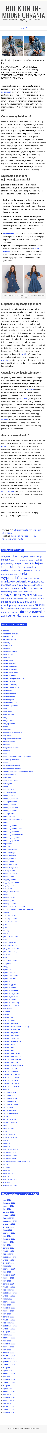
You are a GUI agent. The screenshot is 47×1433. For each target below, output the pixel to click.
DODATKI (7, 735)
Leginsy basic (8, 885)
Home (5, 762)
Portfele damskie (10, 945)
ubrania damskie (32, 611)
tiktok (5, 1125)
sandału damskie (10, 960)
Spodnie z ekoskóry (11, 1002)
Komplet (6, 822)
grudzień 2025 (9, 1215)
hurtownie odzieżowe (12, 768)
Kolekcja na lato (9, 804)
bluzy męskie (8, 700)
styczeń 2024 (8, 1284)
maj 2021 (7, 1377)
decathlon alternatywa (12, 732)
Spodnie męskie (9, 999)
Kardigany (7, 783)
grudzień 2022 (9, 1320)
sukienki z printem (11, 1086)
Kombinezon (8, 233)
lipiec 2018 (7, 1389)
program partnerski (11, 948)
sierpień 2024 (9, 1263)
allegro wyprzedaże (28, 557)
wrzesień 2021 (9, 1365)
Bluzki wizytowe (9, 676)
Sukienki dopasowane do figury (16, 1026)
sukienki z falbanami (11, 1077)
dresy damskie (9, 741)
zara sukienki (10, 615)
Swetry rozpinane (10, 1104)
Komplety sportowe (11, 840)
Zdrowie (6, 1182)
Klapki (5, 786)
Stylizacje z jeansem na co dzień (17, 75)
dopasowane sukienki (12, 738)
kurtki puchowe (9, 870)
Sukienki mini (8, 1050)
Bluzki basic (8, 661)
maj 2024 (7, 1272)
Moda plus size (9, 903)
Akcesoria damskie (11, 634)
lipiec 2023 (7, 1299)
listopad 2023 (8, 1290)
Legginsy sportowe (11, 882)
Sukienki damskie (10, 1023)
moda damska (27, 585)
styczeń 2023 (8, 1317)
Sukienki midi (8, 1047)
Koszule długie (9, 852)
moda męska (8, 900)
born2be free (8, 715)
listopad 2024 (8, 1254)
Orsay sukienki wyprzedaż (19, 595)
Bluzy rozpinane (10, 703)
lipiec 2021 (7, 1371)
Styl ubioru (7, 1008)
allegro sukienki (10, 556)
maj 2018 (7, 1395)
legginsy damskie (10, 879)
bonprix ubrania (27, 560)
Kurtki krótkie (8, 861)
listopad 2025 (8, 1218)
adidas (6, 631)
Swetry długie (9, 1095)
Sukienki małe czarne (12, 1041)
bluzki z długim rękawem (13, 679)
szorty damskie (9, 1110)
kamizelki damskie (10, 780)
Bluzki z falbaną (9, 682)
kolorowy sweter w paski (9, 574)
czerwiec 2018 (9, 1392)
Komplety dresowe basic (13, 834)
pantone (6, 924)
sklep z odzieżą (18, 605)
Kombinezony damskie (12, 819)
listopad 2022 (8, 1323)
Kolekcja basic (9, 795)
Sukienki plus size (10, 1062)
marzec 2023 (8, 1311)
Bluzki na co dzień (10, 673)
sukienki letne (12, 608)
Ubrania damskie (10, 1155)
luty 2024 (7, 1281)
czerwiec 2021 (9, 1374)
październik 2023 (10, 1293)
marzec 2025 (8, 1242)
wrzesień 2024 (9, 1260)
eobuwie (6, 750)
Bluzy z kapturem (10, 706)
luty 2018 (7, 1404)
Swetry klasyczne (10, 1098)
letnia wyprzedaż (14, 575)
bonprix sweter (16, 560)
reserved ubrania (31, 599)
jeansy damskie (9, 774)
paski (5, 927)
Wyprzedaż (7, 1170)
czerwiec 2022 (9, 1338)
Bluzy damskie (9, 697)
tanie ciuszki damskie (29, 608)
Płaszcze (6, 933)
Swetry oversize (9, 1101)
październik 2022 (10, 1326)
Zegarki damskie (10, 1185)
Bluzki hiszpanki (10, 667)
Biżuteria (7, 658)
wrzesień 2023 (9, 1296)
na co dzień (6, 92)
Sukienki (6, 1014)
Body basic (7, 712)
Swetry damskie (9, 1092)
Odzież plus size (10, 918)
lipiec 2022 (7, 1335)
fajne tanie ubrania (22, 565)
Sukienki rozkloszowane (13, 1065)
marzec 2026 (8, 1206)
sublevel (6, 1011)
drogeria (6, 744)
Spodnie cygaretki (10, 984)
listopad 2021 (8, 1359)
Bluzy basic (8, 691)
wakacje (6, 1167)
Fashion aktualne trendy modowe (17, 756)
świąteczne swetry (36, 616)
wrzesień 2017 (9, 1410)
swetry (6, 1089)
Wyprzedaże (8, 1173)
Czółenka (7, 729)
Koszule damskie (10, 849)
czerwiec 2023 (9, 1302)
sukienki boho (9, 1020)
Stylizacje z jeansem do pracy (24, 72)
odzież (35, 591)
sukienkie (29, 605)
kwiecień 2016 (9, 1413)
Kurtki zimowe (9, 876)
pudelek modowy (10, 951)
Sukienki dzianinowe (11, 1029)
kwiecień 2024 (9, 1275)
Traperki (6, 1140)
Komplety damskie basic (13, 828)
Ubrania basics (9, 1152)
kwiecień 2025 (9, 1239)
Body (5, 709)
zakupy (6, 1176)
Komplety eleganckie (11, 837)
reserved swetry (19, 599)
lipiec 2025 (7, 1230)
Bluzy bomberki (9, 694)
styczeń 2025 (8, 1248)
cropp (5, 726)
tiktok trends (8, 1128)
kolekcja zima (8, 813)
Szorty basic (8, 1107)
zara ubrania (23, 616)
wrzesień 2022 (9, 1329)
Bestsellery (7, 646)
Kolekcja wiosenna (11, 810)
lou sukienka (26, 578)
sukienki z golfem (10, 1080)
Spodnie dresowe (10, 990)
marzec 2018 (8, 1401)
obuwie (6, 912)
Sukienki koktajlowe (11, 1038)
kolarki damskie (9, 792)
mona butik (28, 591)
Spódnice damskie (10, 975)
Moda (7, 67)
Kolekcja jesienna (10, 798)
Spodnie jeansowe (10, 996)
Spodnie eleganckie (11, 993)
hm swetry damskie (20, 570)
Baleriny (6, 643)
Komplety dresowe (11, 831)
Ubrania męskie (9, 1158)
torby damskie (9, 1134)
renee (10, 598)
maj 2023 (7, 1305)
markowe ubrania (10, 584)
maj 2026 (7, 1200)
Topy (5, 1131)
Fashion (6, 753)
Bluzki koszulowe (10, 670)
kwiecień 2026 (9, 1203)
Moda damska (9, 897)
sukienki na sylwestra (12, 1059)
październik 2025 (10, 1221)
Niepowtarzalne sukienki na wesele (18, 909)
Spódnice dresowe (11, 978)
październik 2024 (10, 1257)
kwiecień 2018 (9, 1398)
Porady (6, 939)
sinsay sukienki (20, 601)
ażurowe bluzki (9, 640)
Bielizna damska (10, 652)
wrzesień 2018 (9, 1383)
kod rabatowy (8, 789)
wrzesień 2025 (9, 1224)
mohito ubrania (18, 592)
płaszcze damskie (10, 936)
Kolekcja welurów (10, 807)
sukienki (30, 390)
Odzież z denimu (10, 921)
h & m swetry (27, 567)
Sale (5, 957)
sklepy (14, 67)
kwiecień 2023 (9, 1308)
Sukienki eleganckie (11, 1032)
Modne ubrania (7, 491)
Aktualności (8, 637)
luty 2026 (7, 1209)
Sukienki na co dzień (11, 1053)
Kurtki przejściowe (11, 867)
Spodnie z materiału (11, 1005)
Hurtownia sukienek (11, 765)
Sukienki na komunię (12, 1056)
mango (36, 578)
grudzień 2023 (9, 1287)
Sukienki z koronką (11, 1083)
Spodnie (6, 981)
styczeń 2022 (8, 1353)
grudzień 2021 (9, 1356)
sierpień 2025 (9, 1227)
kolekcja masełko (10, 801)
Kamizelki (7, 777)
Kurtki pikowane (10, 864)
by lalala (36, 560)
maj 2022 (7, 1341)
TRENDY (6, 1143)
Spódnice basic (9, 972)
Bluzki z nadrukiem (11, 688)
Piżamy (6, 930)
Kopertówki (8, 843)
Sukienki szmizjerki (11, 1068)
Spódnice (7, 969)
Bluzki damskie (9, 664)
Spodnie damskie (10, 987)
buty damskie (8, 720)
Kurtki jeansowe (10, 858)
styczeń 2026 (8, 1212)
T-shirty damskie (10, 1122)
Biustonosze (8, 655)
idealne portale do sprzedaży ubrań (18, 771)
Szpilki (6, 1116)
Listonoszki (7, 888)
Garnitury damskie (11, 759)
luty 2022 (7, 1350)
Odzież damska (9, 915)
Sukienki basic (9, 1017)
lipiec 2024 (7, 1266)
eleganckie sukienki (11, 747)
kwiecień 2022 (9, 1344)
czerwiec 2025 (9, 1233)
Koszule (6, 846)
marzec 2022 (8, 1347)
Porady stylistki (9, 942)
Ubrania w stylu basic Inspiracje (16, 1161)
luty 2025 (7, 1245)
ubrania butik (13, 612)
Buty (5, 717)
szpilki (24, 354)
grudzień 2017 (9, 1407)
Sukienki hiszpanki (11, 1035)
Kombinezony (9, 816)
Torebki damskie (10, 1137)
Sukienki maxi (9, 1044)
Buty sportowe (9, 723)
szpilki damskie (9, 1119)
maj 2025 (7, 1236)
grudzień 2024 (9, 1251)
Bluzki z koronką (10, 685)
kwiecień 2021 (9, 1380)
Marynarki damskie (11, 891)
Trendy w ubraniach (11, 1149)
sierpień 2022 (9, 1332)
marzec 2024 (8, 1278)
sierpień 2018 (9, 1386)
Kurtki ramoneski (10, 873)
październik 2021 (10, 1362)
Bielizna (6, 649)
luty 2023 (7, 1314)
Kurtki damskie (9, 855)
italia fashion (34, 570)
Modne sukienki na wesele (14, 906)
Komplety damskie (11, 825)
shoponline (8, 963)
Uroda (5, 1164)
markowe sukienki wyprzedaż (22, 581)
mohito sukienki (30, 588)
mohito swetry (6, 591)
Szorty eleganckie (10, 1113)
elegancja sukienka (24, 563)
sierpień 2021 (9, 1368)
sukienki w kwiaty (10, 1071)
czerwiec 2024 (9, 1269)
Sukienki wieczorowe (11, 1074)
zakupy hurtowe (10, 1179)
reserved (7, 954)
